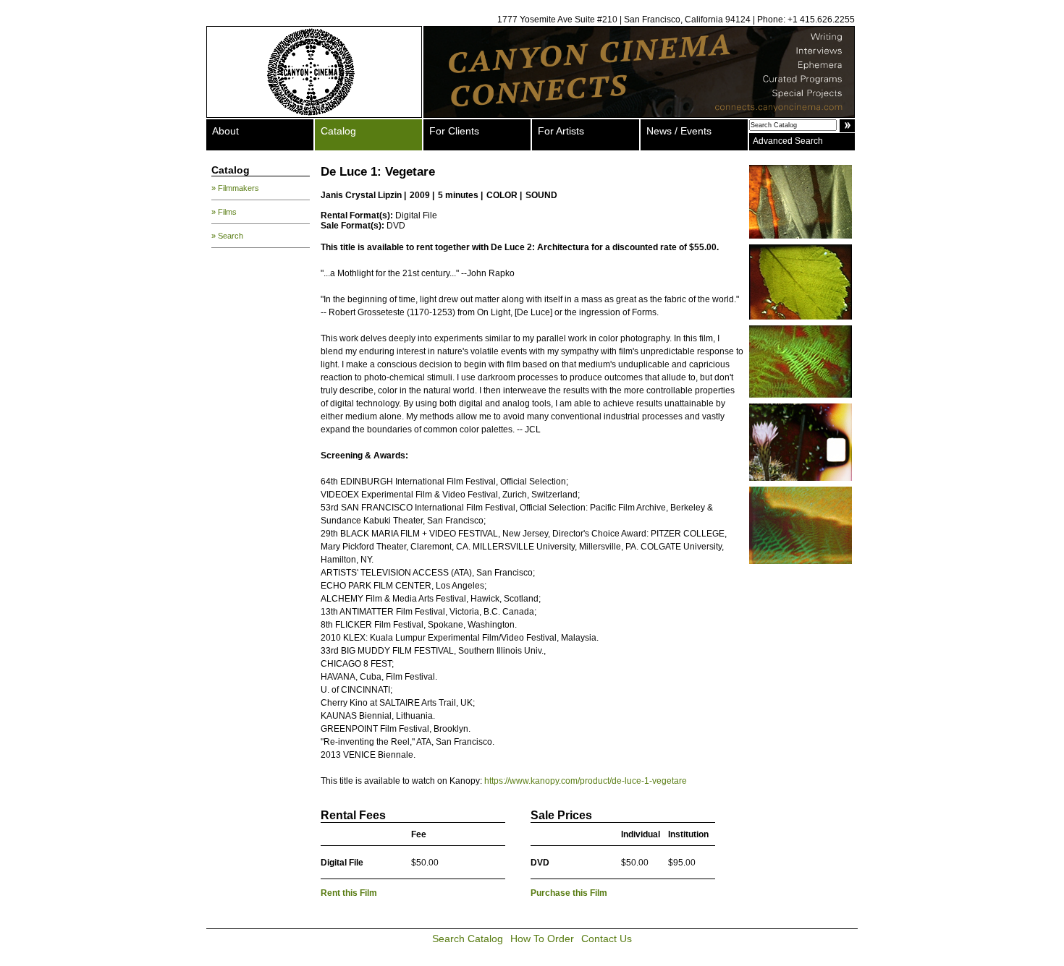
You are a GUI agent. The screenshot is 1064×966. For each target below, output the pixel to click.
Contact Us (606, 938)
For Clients (454, 131)
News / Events (679, 131)
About (225, 131)
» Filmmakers (235, 188)
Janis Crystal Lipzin (361, 195)
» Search (227, 235)
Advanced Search (788, 141)
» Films (224, 212)
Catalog (338, 131)
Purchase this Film (569, 893)
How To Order (542, 938)
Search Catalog (467, 938)
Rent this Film (349, 893)
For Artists (561, 131)
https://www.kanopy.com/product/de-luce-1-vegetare (585, 781)
